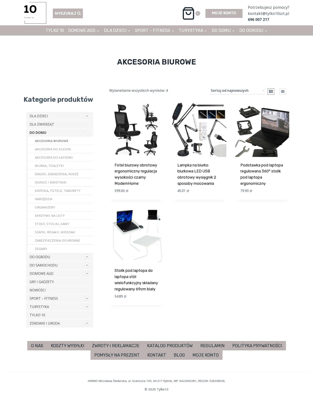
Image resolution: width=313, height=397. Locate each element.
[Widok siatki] (270, 91)
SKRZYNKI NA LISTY (50, 215)
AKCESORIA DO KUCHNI (53, 149)
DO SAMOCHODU (44, 265)
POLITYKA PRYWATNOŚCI (257, 345)
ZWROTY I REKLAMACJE (115, 345)
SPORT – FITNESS (44, 298)
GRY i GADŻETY (42, 281)
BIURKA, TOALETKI (49, 165)
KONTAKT (156, 355)
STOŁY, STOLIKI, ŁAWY (52, 224)
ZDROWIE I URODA (45, 323)
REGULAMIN (212, 345)
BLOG (179, 355)
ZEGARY (41, 249)
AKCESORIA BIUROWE (51, 141)
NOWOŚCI (38, 290)
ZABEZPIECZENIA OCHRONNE (57, 240)
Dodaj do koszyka (134, 197)
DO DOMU (38, 132)
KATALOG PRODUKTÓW (170, 345)
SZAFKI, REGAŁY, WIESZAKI (55, 232)
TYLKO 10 (55, 30)
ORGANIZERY (45, 207)
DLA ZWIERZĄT (42, 124)
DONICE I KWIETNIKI (51, 182)
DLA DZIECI (39, 116)
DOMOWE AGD (41, 273)
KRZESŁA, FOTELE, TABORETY (57, 190)
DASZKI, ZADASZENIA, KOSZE (57, 174)
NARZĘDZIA (43, 199)
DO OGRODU (40, 257)
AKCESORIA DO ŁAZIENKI (54, 157)
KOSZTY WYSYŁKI (67, 345)
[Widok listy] (282, 91)
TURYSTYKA (39, 306)
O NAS (37, 345)
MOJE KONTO (224, 13)
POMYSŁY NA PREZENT (117, 355)
